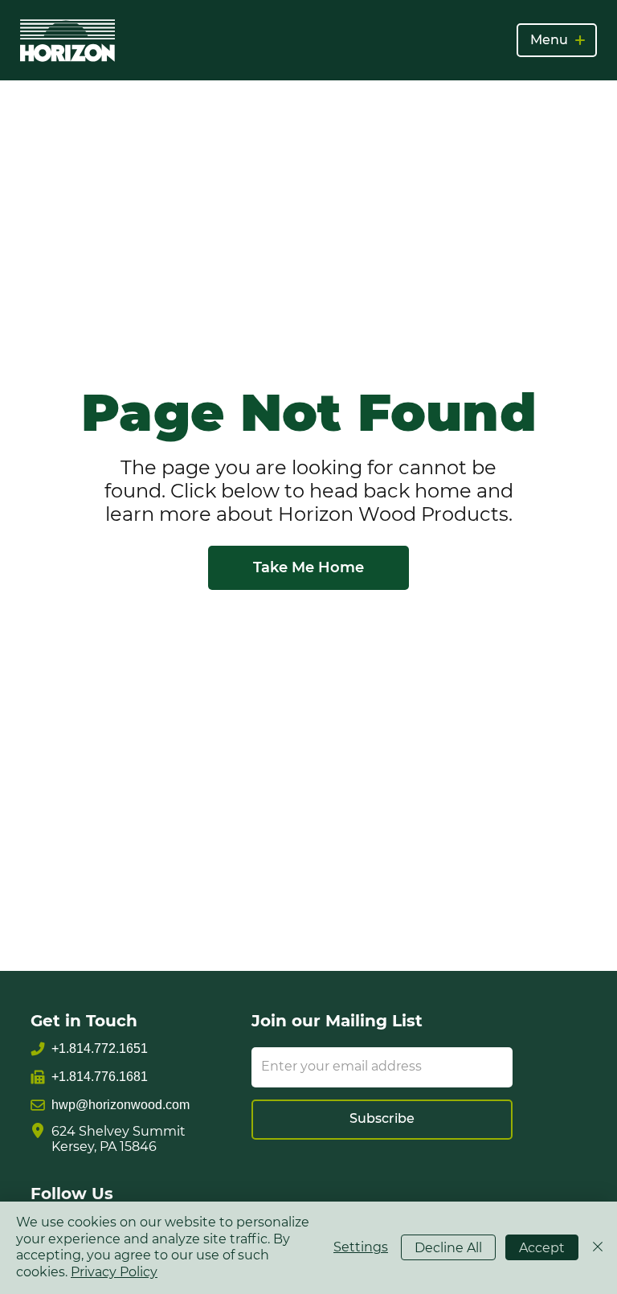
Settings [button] (360, 1247)
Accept (542, 1247)
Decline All (448, 1247)
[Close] (597, 1247)
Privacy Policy (114, 1272)
